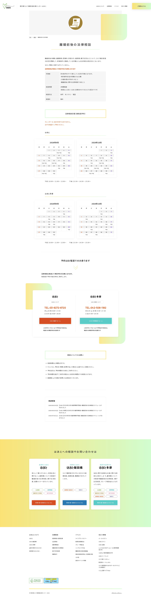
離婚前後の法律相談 (37, 493)
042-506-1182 (98, 307)
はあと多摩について (96, 302)
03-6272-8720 (58, 307)
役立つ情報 (124, 6)
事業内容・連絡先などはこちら (43, 503)
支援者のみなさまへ (34, 551)
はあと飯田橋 (33, 541)
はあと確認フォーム (55, 321)
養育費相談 (50, 490)
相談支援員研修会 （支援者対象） (84, 554)
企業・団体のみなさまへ (35, 548)
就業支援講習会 (80, 541)
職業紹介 (81, 490)
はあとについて (100, 6)
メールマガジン (103, 538)
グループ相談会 (80, 545)
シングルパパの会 (80, 548)
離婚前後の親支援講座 (82, 551)
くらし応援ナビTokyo (104, 570)
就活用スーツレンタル (104, 562)
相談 (35, 37)
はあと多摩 (32, 545)
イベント (116, 6)
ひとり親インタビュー (104, 559)
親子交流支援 (50, 493)
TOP (30, 37)
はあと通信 (102, 545)
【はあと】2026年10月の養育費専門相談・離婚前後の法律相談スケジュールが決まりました (80, 406)
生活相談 (37, 490)
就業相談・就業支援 (68, 490)
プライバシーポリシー (117, 593)
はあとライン (102, 541)
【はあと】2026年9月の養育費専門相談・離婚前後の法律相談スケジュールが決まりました (80, 417)
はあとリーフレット (104, 556)
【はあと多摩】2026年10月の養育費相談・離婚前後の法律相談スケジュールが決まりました (80, 412)
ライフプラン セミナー (81, 538)
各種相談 (109, 6)
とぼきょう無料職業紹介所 (106, 553)
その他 (77, 557)
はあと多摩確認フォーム (95, 321)
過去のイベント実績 (81, 560)
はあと (31, 538)
